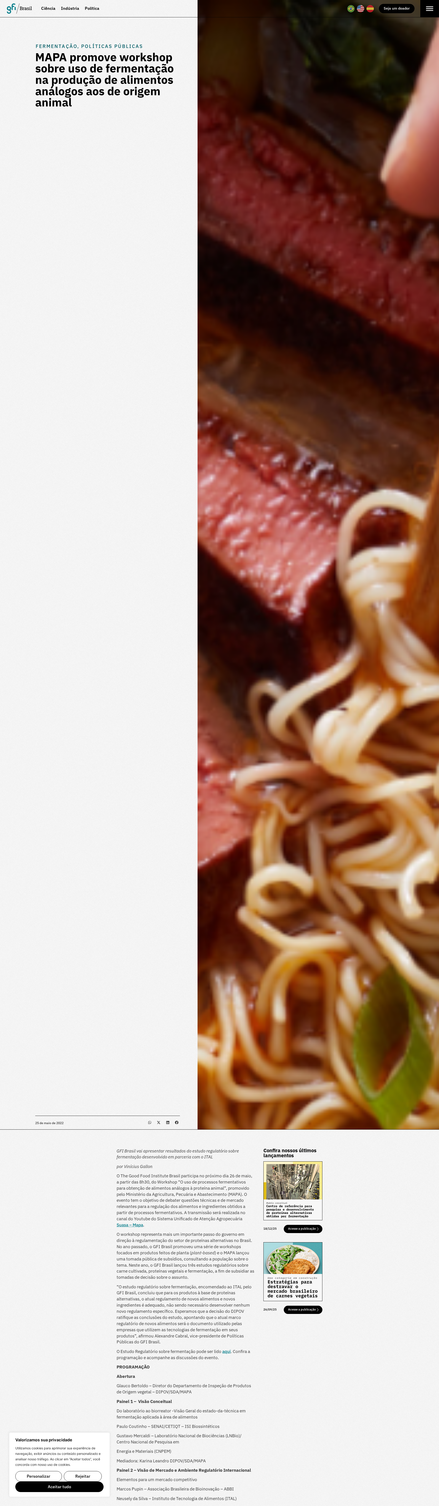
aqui (226, 1351)
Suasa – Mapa (130, 1225)
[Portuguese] (351, 8)
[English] (361, 8)
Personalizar (38, 1476)
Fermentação (56, 46)
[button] (149, 1122)
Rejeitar (82, 1476)
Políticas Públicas (112, 46)
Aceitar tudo (59, 1486)
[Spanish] (370, 8)
